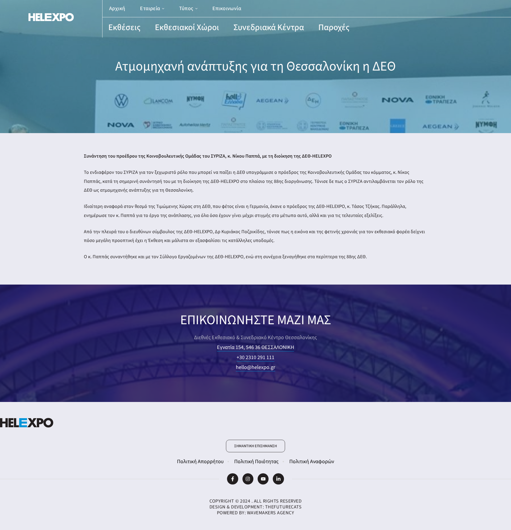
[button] (255, 446)
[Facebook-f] (232, 478)
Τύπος (186, 8)
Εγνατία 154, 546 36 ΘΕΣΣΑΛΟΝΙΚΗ (255, 347)
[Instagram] (247, 478)
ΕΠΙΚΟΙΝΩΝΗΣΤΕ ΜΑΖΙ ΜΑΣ (255, 320)
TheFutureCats (283, 507)
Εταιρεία (150, 8)
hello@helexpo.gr (255, 367)
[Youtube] (263, 478)
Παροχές (333, 27)
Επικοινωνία (226, 8)
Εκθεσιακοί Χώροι (187, 27)
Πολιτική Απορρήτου (200, 461)
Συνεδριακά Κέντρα (268, 27)
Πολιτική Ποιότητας (256, 461)
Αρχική (117, 8)
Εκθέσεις (124, 27)
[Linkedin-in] (278, 478)
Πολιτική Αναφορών (311, 461)
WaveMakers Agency (270, 513)
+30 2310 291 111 (255, 357)
